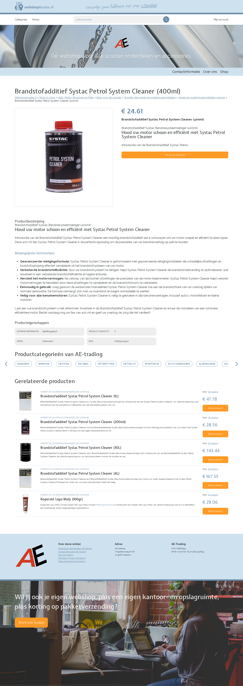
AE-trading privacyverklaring (72, 558)
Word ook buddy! (31, 622)
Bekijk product (215, 408)
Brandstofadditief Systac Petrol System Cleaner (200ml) (83, 422)
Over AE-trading (65, 555)
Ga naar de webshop (175, 155)
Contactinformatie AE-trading (72, 551)
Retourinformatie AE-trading (71, 561)
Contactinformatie (186, 72)
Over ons (210, 72)
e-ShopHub (149, 5)
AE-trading (213, 392)
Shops (35, 19)
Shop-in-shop (47, 97)
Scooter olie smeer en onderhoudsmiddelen (150, 97)
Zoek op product (84, 19)
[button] (64, 205)
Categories (21, 19)
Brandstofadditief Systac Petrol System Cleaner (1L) (79, 396)
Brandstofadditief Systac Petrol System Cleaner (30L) (81, 447)
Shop (224, 72)
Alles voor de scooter (108, 97)
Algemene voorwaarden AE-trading (75, 548)
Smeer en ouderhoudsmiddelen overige (202, 97)
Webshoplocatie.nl (25, 97)
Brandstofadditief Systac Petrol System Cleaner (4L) (80, 473)
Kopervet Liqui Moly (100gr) (61, 499)
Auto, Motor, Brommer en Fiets (75, 97)
